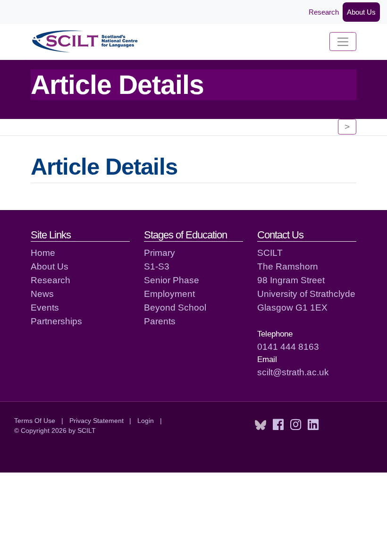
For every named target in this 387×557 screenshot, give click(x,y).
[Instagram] (295, 425)
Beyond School (175, 307)
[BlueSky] (260, 425)
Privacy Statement (96, 420)
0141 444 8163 (288, 346)
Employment (169, 293)
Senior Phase (171, 280)
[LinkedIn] (313, 425)
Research (324, 12)
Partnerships (56, 321)
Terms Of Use (34, 420)
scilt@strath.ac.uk (293, 372)
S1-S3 (156, 266)
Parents (160, 321)
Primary (159, 252)
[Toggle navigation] (342, 41)
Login (145, 420)
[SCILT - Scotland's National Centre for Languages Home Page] (85, 41)
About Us (361, 12)
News (42, 293)
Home (43, 252)
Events (45, 307)
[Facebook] (278, 425)
